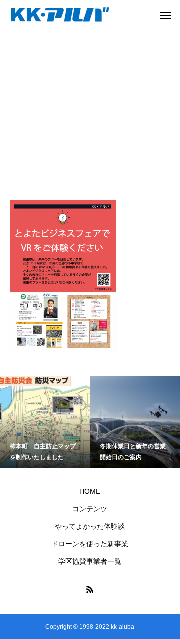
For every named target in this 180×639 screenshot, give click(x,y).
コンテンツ (90, 509)
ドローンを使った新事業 (90, 544)
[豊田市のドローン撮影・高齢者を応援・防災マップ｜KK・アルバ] (60, 15)
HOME (90, 491)
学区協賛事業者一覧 (90, 561)
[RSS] (90, 589)
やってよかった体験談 (90, 526)
